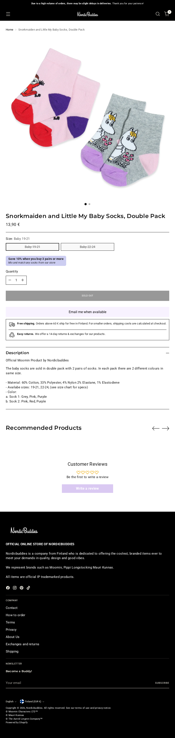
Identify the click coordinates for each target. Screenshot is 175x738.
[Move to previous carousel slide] (155, 428)
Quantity (12, 271)
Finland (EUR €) (33, 701)
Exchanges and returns (22, 644)
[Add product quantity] (22, 280)
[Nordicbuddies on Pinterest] (22, 588)
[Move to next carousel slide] (165, 428)
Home (9, 29)
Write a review (87, 488)
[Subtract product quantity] (10, 280)
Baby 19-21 (32, 247)
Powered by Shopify (17, 722)
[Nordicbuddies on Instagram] (15, 588)
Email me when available (87, 312)
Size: (18, 239)
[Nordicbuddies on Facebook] (8, 588)
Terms (10, 622)
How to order (15, 615)
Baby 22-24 (87, 247)
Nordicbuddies (34, 707)
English (9, 701)
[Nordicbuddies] (87, 14)
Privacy (11, 630)
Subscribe (162, 682)
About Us (12, 637)
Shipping (12, 651)
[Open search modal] (157, 14)
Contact (12, 608)
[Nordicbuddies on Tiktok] (28, 588)
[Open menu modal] (8, 14)
